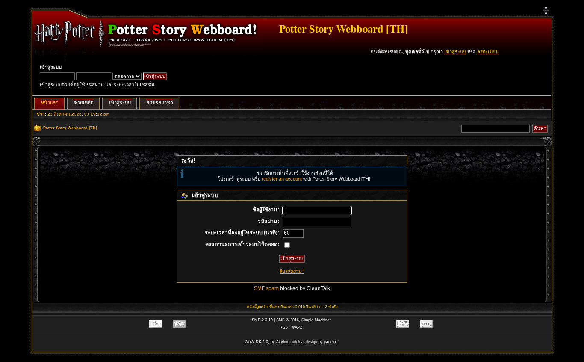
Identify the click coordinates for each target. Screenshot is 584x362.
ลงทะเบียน (488, 51)
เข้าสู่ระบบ (455, 51)
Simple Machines (316, 320)
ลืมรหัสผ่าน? (292, 271)
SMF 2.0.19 (262, 320)
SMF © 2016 (287, 320)
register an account (282, 178)
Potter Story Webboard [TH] (343, 28)
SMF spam (266, 288)
